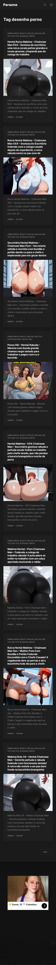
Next (45, 852)
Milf (30, 339)
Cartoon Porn (14, 339)
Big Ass (31, 33)
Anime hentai (13, 33)
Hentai (32, 36)
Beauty (23, 33)
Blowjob (24, 36)
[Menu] (51, 5)
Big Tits (15, 36)
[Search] (45, 5)
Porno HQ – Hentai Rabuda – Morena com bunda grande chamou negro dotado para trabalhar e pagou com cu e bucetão (23, 351)
